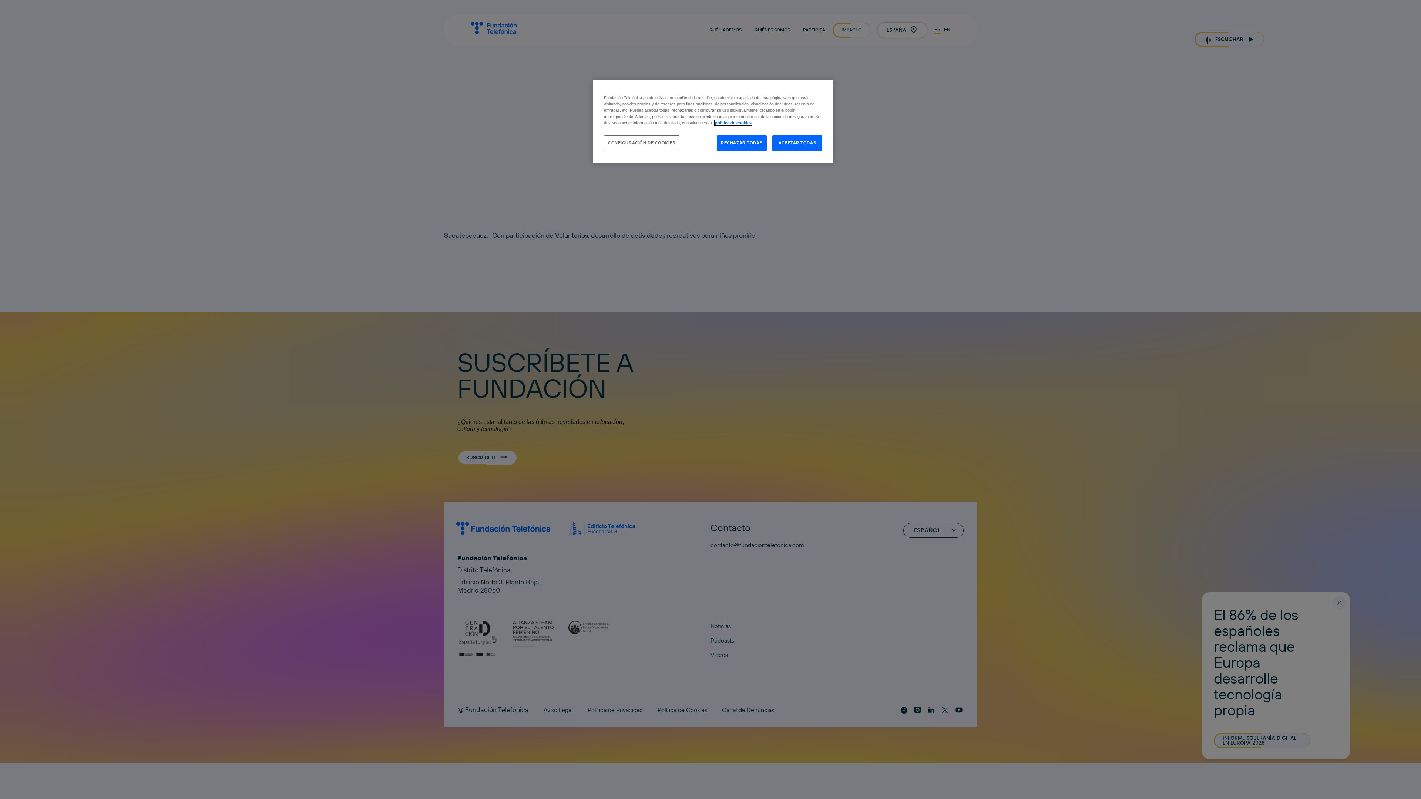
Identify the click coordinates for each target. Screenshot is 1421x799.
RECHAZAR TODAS (741, 143)
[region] (713, 121)
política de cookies (733, 123)
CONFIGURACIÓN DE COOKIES (641, 143)
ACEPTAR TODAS (797, 143)
